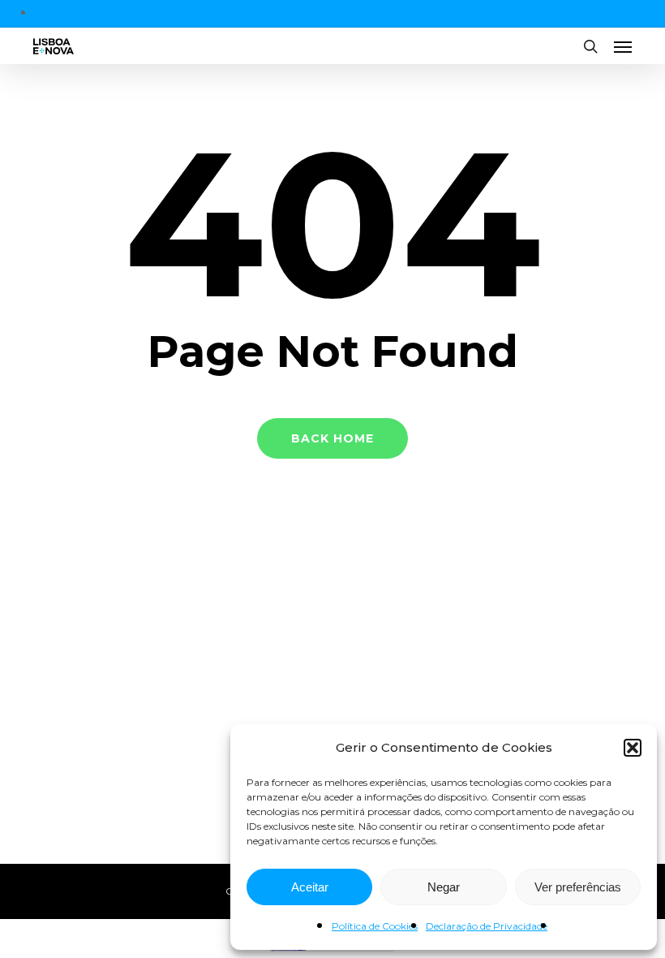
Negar (443, 887)
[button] (632, 748)
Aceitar (309, 887)
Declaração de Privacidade (486, 926)
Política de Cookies (375, 926)
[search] (590, 46)
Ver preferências (577, 887)
